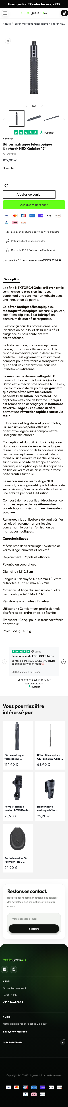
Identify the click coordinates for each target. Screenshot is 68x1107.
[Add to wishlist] (6, 186)
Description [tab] (11, 279)
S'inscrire (34, 928)
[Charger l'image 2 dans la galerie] (34, 118)
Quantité (8, 168)
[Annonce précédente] (4, 4)
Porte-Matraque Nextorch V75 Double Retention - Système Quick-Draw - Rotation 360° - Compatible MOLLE (17, 808)
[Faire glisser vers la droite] (42, 106)
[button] (5, 13)
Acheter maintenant (34, 204)
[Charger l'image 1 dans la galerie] (16, 118)
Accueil (7, 23)
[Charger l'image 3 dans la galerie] (51, 118)
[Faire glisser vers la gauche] (26, 106)
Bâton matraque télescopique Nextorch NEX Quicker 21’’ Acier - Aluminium (16, 757)
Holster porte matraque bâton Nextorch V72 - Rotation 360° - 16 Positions (47, 808)
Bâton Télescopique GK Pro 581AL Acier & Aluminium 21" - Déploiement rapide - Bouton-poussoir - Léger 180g (49, 757)
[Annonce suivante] (64, 4)
